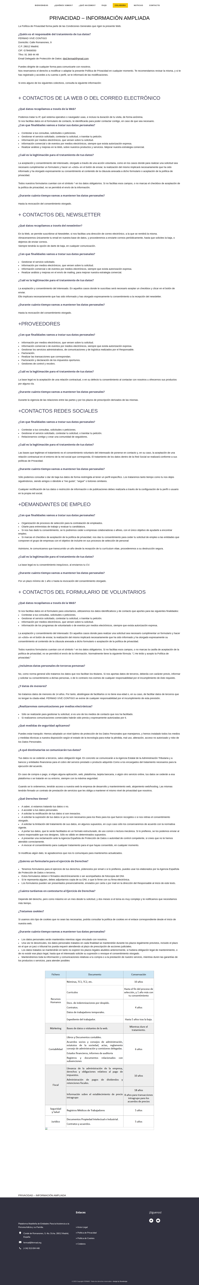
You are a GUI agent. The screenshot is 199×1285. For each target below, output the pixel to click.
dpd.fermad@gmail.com (76, 58)
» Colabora (80, 1244)
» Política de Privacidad (86, 1233)
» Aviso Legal (82, 1227)
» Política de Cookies (85, 1238)
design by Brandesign (120, 1281)
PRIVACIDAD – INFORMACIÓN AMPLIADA (42, 1195)
